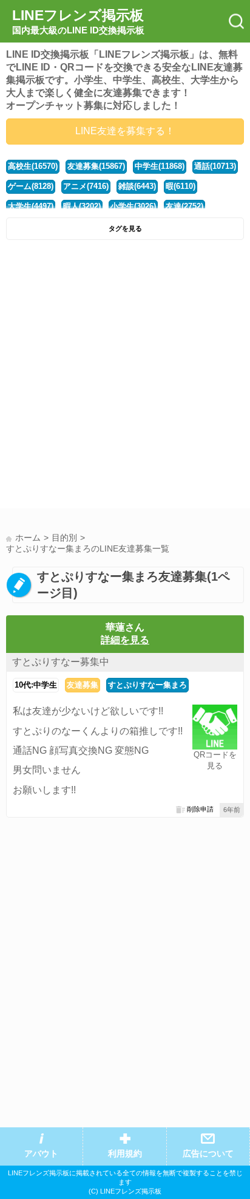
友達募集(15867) (96, 166)
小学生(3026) (133, 206)
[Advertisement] (125, 377)
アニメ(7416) (86, 186)
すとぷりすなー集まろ (147, 684)
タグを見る (125, 228)
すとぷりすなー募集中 (60, 662)
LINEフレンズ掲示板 (78, 21)
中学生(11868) (159, 166)
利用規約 (125, 1153)
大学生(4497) (30, 206)
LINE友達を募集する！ (125, 131)
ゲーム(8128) (30, 186)
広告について (208, 1153)
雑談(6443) (137, 186)
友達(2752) (184, 206)
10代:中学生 (36, 684)
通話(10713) (215, 166)
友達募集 (82, 684)
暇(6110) (180, 186)
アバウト (41, 1153)
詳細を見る (125, 640)
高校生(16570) (33, 166)
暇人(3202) (82, 206)
